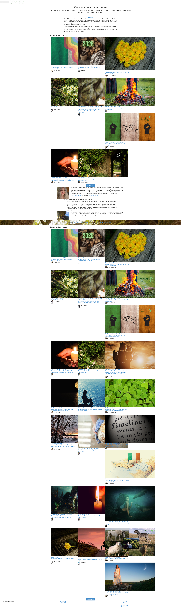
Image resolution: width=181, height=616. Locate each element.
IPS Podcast (123, 602)
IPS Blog (123, 607)
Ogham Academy (125, 604)
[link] (76, 195)
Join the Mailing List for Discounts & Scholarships (90, 223)
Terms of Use (63, 601)
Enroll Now (90, 17)
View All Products (90, 185)
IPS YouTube (124, 601)
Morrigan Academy (125, 605)
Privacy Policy (63, 602)
